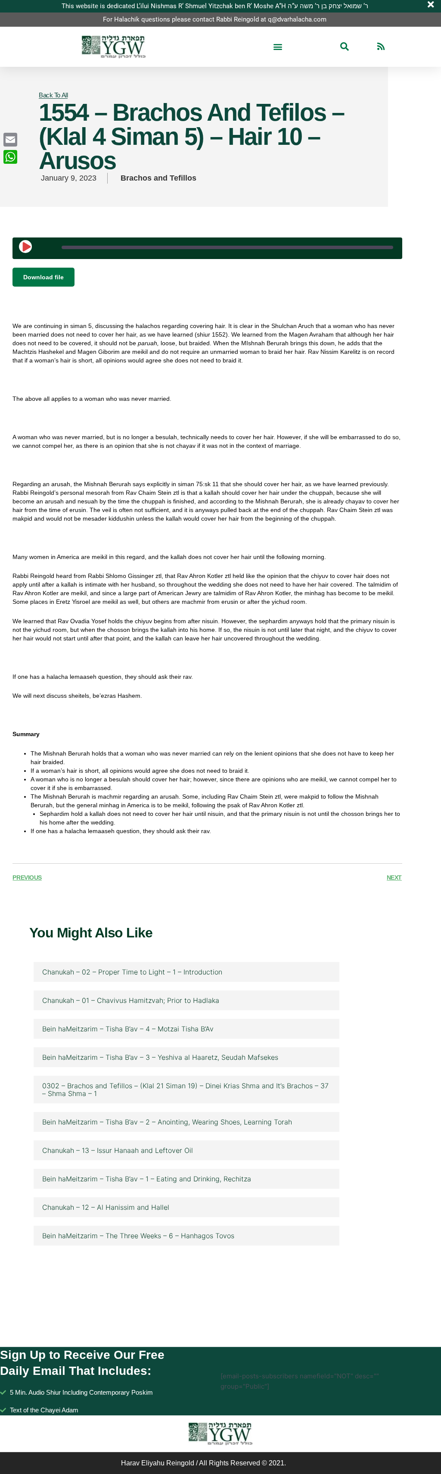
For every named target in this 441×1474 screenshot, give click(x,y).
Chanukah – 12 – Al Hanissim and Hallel (105, 1207)
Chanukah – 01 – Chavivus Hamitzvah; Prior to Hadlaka (130, 1000)
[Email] (10, 139)
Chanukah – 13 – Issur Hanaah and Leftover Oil (117, 1150)
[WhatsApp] (10, 157)
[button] (277, 47)
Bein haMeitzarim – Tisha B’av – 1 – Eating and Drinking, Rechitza (146, 1179)
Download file (43, 277)
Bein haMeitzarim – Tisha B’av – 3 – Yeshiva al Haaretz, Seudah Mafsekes (160, 1057)
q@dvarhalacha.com (297, 19)
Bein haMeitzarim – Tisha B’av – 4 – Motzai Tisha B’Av (128, 1029)
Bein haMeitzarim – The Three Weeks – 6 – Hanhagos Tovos (138, 1236)
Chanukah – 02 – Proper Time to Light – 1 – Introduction (132, 972)
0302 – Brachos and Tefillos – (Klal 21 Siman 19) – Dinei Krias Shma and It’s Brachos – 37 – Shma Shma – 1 (185, 1089)
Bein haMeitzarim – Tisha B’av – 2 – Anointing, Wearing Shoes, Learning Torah (167, 1122)
